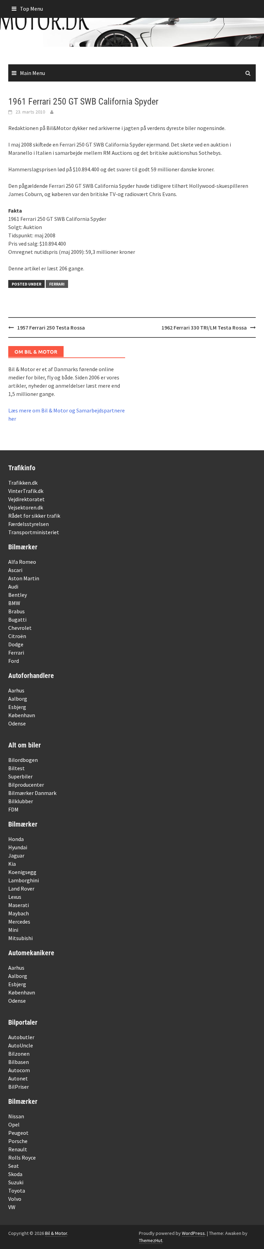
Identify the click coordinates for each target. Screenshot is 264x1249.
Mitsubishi (20, 938)
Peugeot (18, 1132)
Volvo (14, 1198)
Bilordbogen (23, 759)
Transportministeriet (33, 532)
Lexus (14, 896)
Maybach (18, 913)
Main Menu (32, 72)
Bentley (17, 594)
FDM (13, 809)
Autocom (19, 1070)
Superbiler (20, 776)
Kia (12, 863)
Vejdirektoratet (26, 499)
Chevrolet (20, 627)
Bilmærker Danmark (32, 792)
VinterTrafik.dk (25, 490)
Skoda (15, 1174)
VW (11, 1207)
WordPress (193, 1233)
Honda (16, 839)
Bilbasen (18, 1061)
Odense (17, 723)
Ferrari (57, 284)
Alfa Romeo (22, 561)
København (21, 715)
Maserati (18, 905)
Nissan (16, 1116)
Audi (13, 586)
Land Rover (21, 888)
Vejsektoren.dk (25, 507)
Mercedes (19, 921)
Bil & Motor (56, 1233)
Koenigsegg (22, 872)
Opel (14, 1124)
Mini (13, 929)
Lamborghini (23, 880)
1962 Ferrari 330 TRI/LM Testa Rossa (204, 327)
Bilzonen (19, 1053)
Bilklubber (20, 801)
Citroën (17, 636)
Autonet (18, 1078)
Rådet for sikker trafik (34, 515)
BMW (14, 603)
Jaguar (16, 855)
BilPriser (18, 1086)
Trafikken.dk (22, 482)
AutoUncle (20, 1045)
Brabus (16, 611)
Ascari (15, 570)
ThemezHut (150, 1240)
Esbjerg (17, 706)
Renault (17, 1149)
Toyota (16, 1190)
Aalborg (17, 698)
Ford (13, 660)
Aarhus (16, 690)
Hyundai (17, 847)
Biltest (16, 768)
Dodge (15, 644)
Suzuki (15, 1182)
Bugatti (17, 619)
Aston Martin (23, 578)
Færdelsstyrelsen (28, 523)
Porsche (18, 1141)
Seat (13, 1165)
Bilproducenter (26, 784)
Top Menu (31, 8)
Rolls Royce (22, 1157)
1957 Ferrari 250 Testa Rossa (51, 327)
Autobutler (21, 1037)
